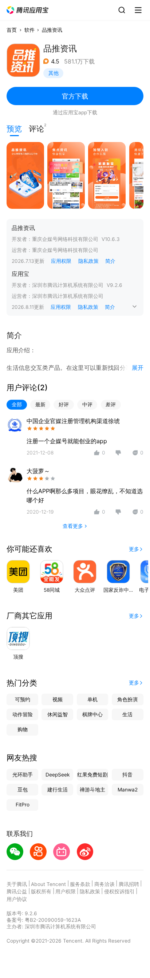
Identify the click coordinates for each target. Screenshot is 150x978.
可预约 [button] (22, 699)
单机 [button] (92, 699)
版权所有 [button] (41, 891)
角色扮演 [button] (127, 699)
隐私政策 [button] (88, 261)
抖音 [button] (127, 775)
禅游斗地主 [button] (92, 790)
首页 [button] (12, 30)
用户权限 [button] (65, 891)
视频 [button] (57, 699)
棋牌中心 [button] (92, 714)
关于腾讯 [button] (17, 884)
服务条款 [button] (80, 884)
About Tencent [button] (48, 884)
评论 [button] (36, 128)
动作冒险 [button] (22, 714)
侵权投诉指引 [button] (119, 891)
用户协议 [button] (17, 899)
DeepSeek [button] (58, 775)
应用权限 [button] (61, 261)
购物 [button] (22, 729)
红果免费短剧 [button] (92, 775)
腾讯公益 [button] (17, 891)
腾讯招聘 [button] (129, 884)
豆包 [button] (22, 790)
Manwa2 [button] (128, 790)
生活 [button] (127, 714)
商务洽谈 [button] (104, 884)
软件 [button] (29, 30)
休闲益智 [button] (57, 714)
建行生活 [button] (57, 790)
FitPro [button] (22, 805)
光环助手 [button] (22, 775)
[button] (28, 10)
